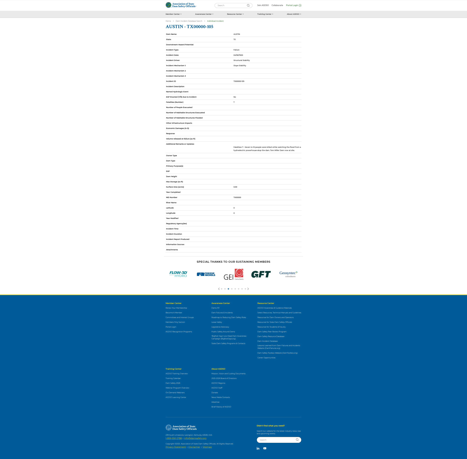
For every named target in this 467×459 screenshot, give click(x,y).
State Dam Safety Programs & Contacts (228, 343)
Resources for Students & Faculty (271, 327)
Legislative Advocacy (220, 327)
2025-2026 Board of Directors (224, 378)
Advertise (215, 402)
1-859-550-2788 (174, 438)
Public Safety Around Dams (223, 332)
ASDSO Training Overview (177, 374)
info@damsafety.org (195, 438)
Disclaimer (194, 447)
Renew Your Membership (176, 308)
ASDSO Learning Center (176, 397)
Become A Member (174, 313)
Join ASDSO (263, 5)
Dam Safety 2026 (173, 383)
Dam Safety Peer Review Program (272, 332)
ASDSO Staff (216, 388)
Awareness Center (203, 14)
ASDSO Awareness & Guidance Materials (274, 308)
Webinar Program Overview (177, 388)
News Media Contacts (220, 397)
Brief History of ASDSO (221, 407)
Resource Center (234, 14)
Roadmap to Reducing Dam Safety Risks (228, 317)
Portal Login (292, 5)
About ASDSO (293, 14)
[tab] (221, 289)
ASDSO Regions (218, 383)
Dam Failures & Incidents (222, 313)
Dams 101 (215, 308)
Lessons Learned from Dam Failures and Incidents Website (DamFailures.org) (278, 346)
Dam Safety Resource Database (270, 336)
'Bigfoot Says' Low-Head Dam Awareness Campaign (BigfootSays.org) (228, 337)
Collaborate (277, 5)
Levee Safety (216, 322)
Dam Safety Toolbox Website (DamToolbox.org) (277, 353)
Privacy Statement (176, 447)
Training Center (264, 14)
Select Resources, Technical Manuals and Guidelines (279, 313)
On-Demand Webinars (175, 393)
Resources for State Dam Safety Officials (274, 322)
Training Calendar (173, 378)
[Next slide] (248, 289)
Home (168, 21)
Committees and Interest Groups (180, 317)
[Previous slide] (219, 289)
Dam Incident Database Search (189, 21)
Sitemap (207, 447)
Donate (214, 393)
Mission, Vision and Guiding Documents (228, 374)
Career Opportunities (266, 358)
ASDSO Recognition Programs (179, 332)
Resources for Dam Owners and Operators (275, 317)
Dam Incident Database (267, 341)
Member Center (173, 14)
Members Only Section (175, 322)
